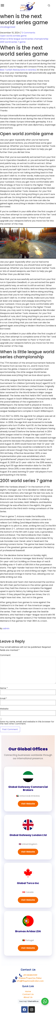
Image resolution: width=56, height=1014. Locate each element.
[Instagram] (31, 1009)
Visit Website (28, 803)
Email (3, 698)
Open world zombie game (13, 35)
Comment (5, 655)
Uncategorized (7, 27)
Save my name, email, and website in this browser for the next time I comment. (27, 723)
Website (4, 709)
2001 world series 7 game (13, 41)
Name (4, 688)
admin (6, 628)
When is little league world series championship (24, 38)
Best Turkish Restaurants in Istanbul (18, 69)
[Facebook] (24, 1009)
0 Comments (28, 32)
